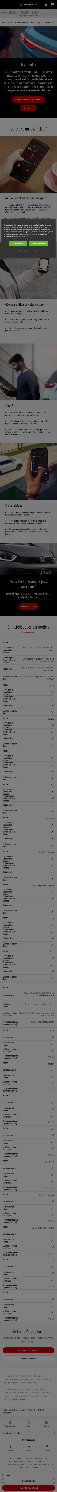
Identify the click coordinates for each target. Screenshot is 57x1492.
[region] (28, 238)
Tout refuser (18, 243)
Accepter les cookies (38, 243)
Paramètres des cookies (28, 251)
